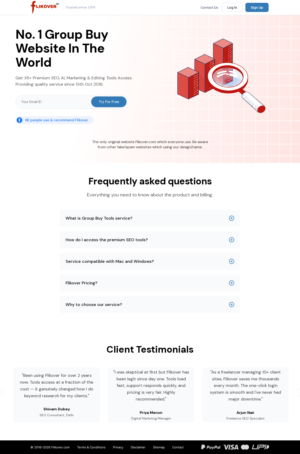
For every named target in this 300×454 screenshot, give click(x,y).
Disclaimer (138, 447)
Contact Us (209, 7)
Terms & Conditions (91, 447)
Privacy (118, 447)
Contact (178, 447)
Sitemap (159, 447)
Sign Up (257, 7)
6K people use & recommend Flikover (56, 120)
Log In (232, 7)
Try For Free (109, 101)
